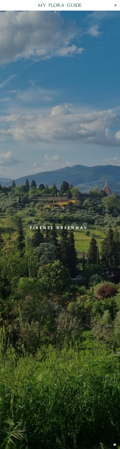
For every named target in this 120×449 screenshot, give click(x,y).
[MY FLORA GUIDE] (60, 5)
